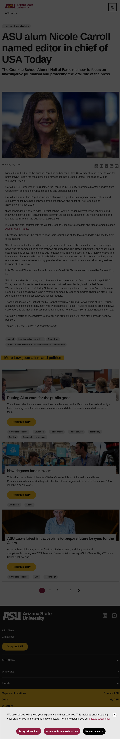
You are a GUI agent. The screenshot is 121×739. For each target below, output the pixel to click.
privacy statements (99, 718)
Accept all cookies (29, 731)
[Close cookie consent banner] (114, 715)
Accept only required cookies (62, 731)
